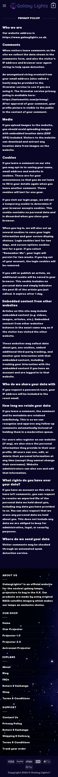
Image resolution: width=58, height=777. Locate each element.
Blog (5, 673)
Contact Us (10, 717)
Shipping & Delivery (15, 736)
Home (6, 623)
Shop (6, 692)
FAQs (5, 679)
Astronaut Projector (16, 648)
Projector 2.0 (11, 641)
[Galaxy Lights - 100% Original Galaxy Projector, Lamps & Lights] (29, 5)
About (6, 667)
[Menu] (4, 6)
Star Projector (12, 629)
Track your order (14, 748)
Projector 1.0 (11, 635)
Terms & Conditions (16, 698)
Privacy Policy (12, 723)
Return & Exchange (15, 685)
